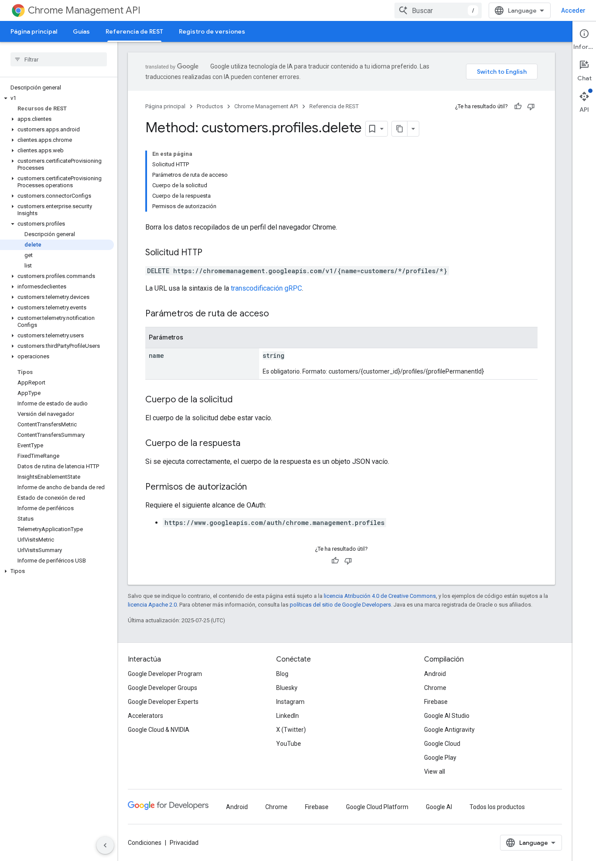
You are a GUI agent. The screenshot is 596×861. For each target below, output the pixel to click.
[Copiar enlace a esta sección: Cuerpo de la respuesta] (249, 444)
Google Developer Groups (162, 687)
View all (434, 771)
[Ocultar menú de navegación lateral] (105, 845)
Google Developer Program (165, 673)
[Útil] (517, 106)
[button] (57, 98)
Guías (81, 31)
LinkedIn (287, 715)
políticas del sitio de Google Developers (340, 604)
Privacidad (184, 842)
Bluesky (287, 687)
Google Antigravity (449, 729)
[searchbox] (58, 59)
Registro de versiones (212, 31)
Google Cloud (442, 743)
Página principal (33, 31)
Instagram (290, 701)
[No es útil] (531, 106)
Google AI (439, 806)
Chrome (435, 687)
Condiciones (144, 842)
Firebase (436, 701)
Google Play (440, 757)
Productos (210, 106)
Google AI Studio (446, 715)
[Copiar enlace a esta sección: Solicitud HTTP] (211, 253)
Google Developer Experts (163, 701)
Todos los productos (497, 806)
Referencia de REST (134, 31)
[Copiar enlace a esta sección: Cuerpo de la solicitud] (241, 400)
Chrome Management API (84, 10)
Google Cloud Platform (377, 806)
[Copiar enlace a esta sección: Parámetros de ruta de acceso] (277, 314)
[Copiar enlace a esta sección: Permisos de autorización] (255, 487)
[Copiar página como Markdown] (400, 128)
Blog (282, 673)
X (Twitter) (291, 729)
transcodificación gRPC (266, 288)
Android (435, 673)
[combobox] (438, 10)
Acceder (573, 10)
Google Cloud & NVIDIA (158, 729)
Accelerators (145, 715)
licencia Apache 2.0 (152, 604)
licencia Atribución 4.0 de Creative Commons (380, 596)
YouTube (288, 743)
